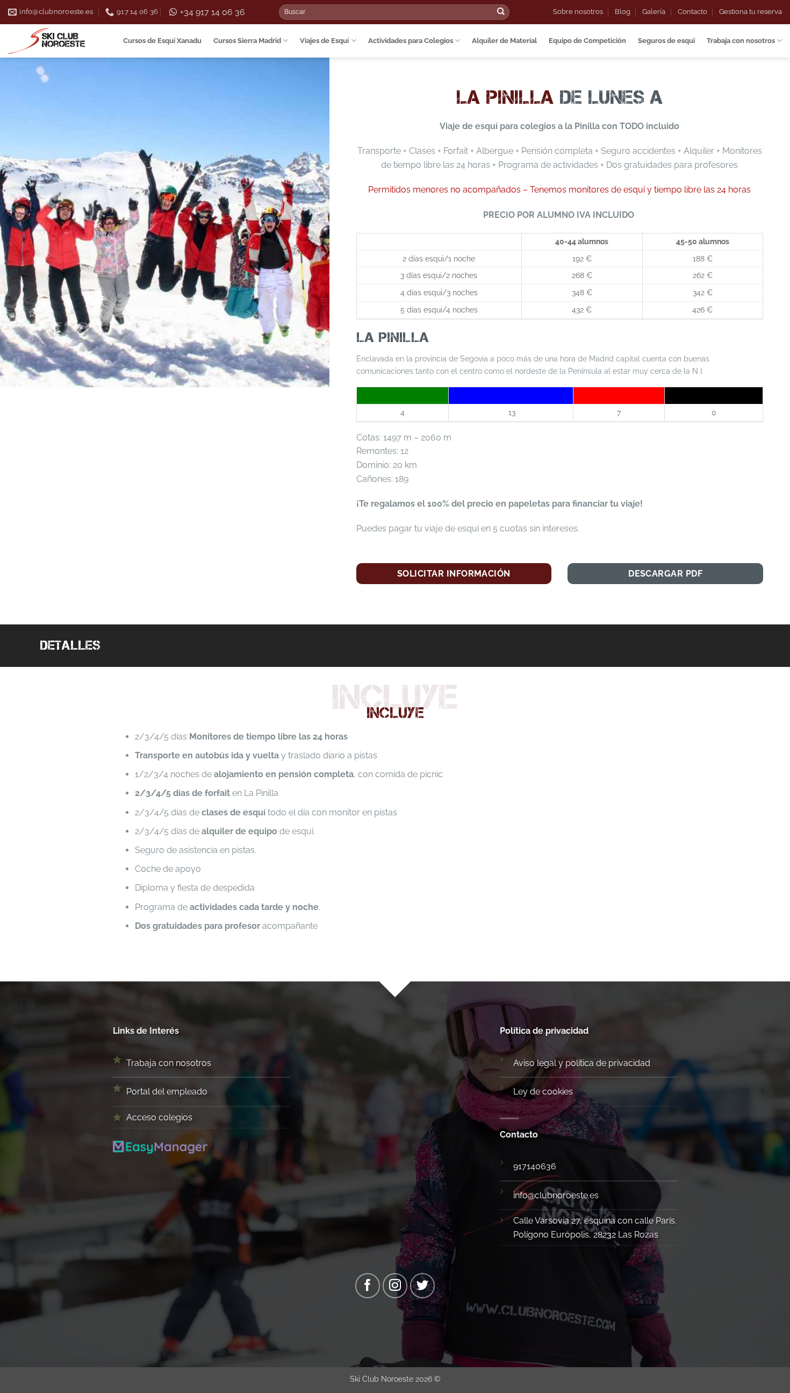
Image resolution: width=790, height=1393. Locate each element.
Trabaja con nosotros (741, 41)
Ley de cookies (543, 1091)
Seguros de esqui (666, 41)
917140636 (534, 1166)
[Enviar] (501, 12)
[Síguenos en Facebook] (367, 1285)
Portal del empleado (166, 1091)
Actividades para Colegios (410, 41)
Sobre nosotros (578, 12)
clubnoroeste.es (567, 1195)
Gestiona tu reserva (750, 12)
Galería (653, 12)
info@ (524, 1195)
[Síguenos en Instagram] (395, 1285)
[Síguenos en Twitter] (422, 1285)
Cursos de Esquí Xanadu (162, 41)
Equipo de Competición (587, 41)
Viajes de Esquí (324, 41)
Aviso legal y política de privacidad (581, 1063)
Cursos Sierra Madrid (247, 41)
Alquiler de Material (504, 41)
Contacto (692, 12)
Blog (622, 12)
